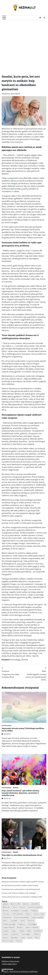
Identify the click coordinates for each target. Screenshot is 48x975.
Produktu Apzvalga (9, 924)
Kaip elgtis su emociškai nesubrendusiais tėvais (22, 855)
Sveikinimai (14, 934)
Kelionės (28, 914)
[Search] (44, 18)
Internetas (6, 914)
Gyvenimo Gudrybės (35, 907)
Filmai (15, 907)
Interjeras (34, 911)
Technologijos (25, 934)
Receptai (20, 927)
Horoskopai (15, 911)
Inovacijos (24, 911)
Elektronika (6, 907)
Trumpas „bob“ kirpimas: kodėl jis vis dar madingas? (19, 893)
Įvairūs (30, 938)
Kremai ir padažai (37, 917)
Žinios (37, 938)
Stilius (29, 931)
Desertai (25, 904)
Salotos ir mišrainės (31, 927)
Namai (22, 921)
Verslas (22, 938)
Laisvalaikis (14, 921)
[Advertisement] (24, 45)
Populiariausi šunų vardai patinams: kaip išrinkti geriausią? (21, 889)
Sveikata (5, 934)
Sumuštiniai (38, 931)
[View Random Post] (40, 18)
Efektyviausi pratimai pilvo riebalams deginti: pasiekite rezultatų (23, 882)
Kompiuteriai (7, 917)
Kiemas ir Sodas (39, 914)
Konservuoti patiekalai (21, 917)
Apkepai (5, 904)
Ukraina (5, 938)
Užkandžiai (14, 938)
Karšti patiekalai (17, 914)
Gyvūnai (5, 911)
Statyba (21, 931)
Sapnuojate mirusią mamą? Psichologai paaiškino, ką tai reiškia (23, 729)
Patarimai (31, 921)
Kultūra (5, 921)
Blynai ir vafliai (15, 904)
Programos (21, 924)
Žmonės (24, 659)
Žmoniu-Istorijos (8, 941)
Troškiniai (36, 934)
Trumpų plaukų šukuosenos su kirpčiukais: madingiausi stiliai (22, 897)
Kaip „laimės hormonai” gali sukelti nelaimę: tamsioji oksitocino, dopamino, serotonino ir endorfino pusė (20, 792)
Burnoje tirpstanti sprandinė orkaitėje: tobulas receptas (20, 885)
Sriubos (13, 931)
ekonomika (35, 904)
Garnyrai (22, 907)
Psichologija (15, 659)
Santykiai (6, 931)
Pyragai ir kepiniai (8, 927)
